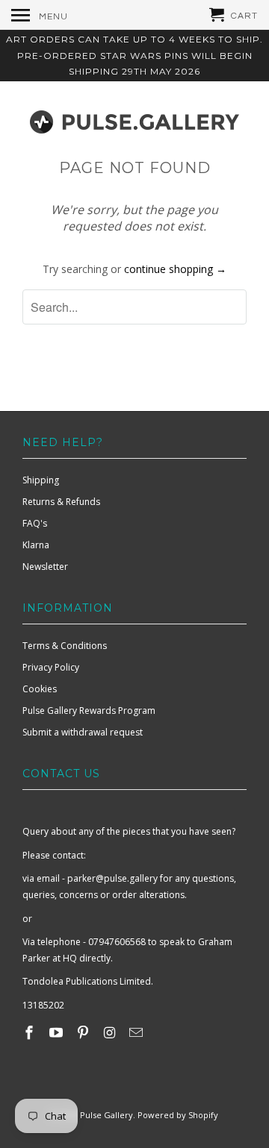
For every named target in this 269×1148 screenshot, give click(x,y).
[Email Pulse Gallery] (137, 1032)
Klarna (35, 545)
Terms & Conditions (64, 645)
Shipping (40, 480)
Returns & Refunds (61, 501)
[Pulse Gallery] (134, 119)
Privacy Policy (50, 667)
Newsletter (45, 566)
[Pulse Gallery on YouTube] (57, 1032)
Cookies (39, 689)
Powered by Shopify (177, 1114)
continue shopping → (175, 269)
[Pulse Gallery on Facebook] (30, 1032)
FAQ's (34, 523)
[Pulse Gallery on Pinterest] (84, 1032)
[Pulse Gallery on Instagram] (110, 1032)
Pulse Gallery (106, 1114)
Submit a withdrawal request (82, 732)
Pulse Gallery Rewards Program (88, 710)
